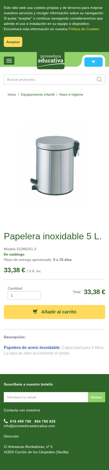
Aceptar (13, 42)
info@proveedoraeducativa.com (29, 426)
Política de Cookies (83, 29)
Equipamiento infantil (38, 94)
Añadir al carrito (57, 311)
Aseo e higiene (71, 94)
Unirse (96, 397)
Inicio (12, 94)
